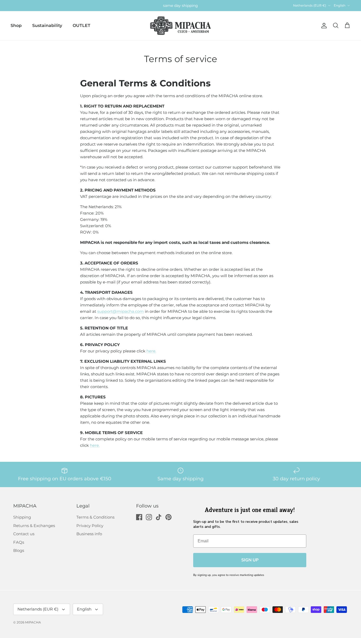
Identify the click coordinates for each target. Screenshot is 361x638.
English (339, 5)
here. (151, 350)
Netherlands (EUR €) (309, 5)
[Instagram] (149, 517)
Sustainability (47, 25)
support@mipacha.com (120, 311)
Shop (16, 25)
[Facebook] (139, 517)
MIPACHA (33, 622)
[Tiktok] (159, 517)
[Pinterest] (168, 517)
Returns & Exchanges (34, 525)
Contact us (23, 533)
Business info (89, 533)
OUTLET (81, 25)
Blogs (18, 550)
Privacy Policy (89, 525)
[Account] (323, 25)
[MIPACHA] (180, 25)
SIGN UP (249, 560)
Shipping (22, 517)
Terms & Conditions (95, 517)
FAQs (18, 542)
